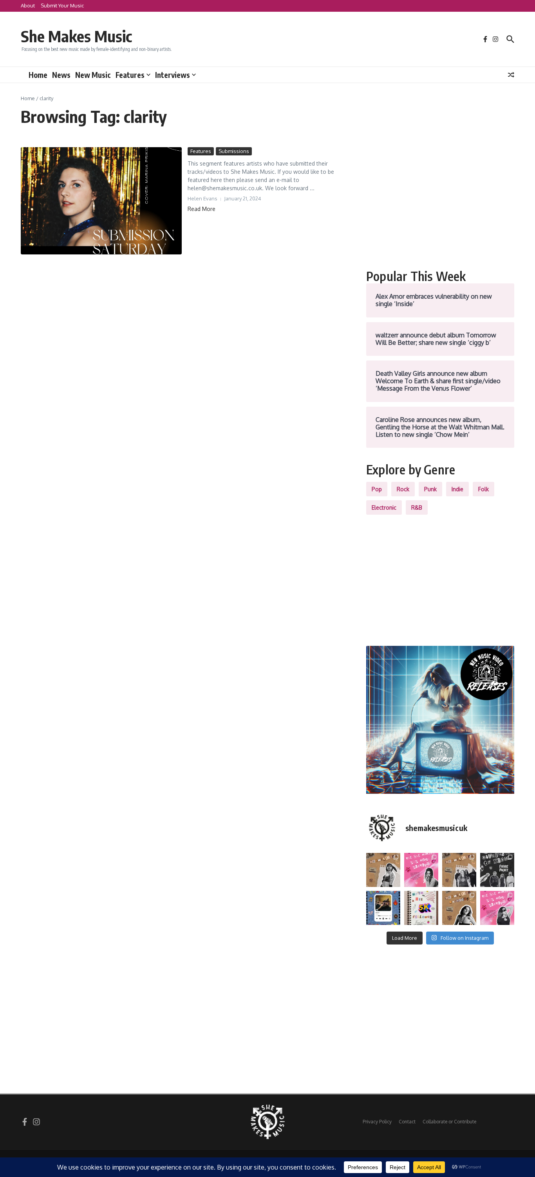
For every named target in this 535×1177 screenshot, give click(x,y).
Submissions (234, 151)
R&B (416, 507)
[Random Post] (511, 75)
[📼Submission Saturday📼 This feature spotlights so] (459, 908)
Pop (377, 489)
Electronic (384, 507)
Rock (403, 489)
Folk (483, 489)
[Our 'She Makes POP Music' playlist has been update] (497, 908)
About (28, 5)
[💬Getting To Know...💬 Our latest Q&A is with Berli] (497, 870)
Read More (201, 208)
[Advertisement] (440, 202)
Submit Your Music (62, 5)
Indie (457, 489)
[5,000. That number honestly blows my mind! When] (421, 908)
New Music (93, 74)
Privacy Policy (377, 1122)
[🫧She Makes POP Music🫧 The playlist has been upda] (421, 870)
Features (130, 74)
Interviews (172, 74)
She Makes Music (76, 36)
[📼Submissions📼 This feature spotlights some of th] (383, 870)
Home (38, 74)
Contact (407, 1122)
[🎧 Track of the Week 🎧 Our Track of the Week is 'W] (383, 908)
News (61, 74)
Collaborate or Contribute (449, 1122)
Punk (430, 489)
